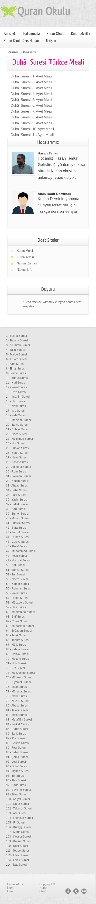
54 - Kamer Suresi (17, 584)
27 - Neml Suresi (16, 457)
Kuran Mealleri (81, 34)
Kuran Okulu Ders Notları (21, 41)
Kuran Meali (25, 251)
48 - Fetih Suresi (16, 555)
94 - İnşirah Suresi (17, 771)
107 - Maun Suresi (17, 832)
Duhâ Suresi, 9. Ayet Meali (31, 123)
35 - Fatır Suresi (16, 495)
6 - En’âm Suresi (16, 359)
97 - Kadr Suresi (16, 785)
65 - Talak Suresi (16, 635)
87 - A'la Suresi (15, 738)
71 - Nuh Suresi (16, 663)
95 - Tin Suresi (15, 775)
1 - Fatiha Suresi (16, 335)
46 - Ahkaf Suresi (16, 546)
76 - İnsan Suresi (16, 686)
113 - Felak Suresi (17, 860)
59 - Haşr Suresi (16, 607)
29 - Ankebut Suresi (18, 466)
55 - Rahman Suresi (18, 588)
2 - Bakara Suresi (17, 340)
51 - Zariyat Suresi (17, 569)
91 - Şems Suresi (17, 757)
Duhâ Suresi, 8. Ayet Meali (31, 117)
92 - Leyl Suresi (16, 761)
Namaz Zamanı (27, 263)
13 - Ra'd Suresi (16, 392)
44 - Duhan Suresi (17, 537)
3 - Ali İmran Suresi (18, 345)
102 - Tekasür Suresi (19, 808)
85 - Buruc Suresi (17, 729)
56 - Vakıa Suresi (16, 593)
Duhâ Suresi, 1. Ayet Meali (31, 76)
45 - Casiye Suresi (17, 541)
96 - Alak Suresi (16, 780)
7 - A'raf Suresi (15, 364)
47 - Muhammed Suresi (21, 551)
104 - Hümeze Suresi (19, 818)
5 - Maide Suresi (16, 354)
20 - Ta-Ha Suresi (17, 424)
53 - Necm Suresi (17, 579)
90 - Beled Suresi (17, 752)
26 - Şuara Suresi (17, 452)
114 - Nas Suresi (16, 864)
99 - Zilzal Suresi (16, 794)
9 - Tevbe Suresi (16, 373)
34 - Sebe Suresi (16, 490)
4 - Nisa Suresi (15, 349)
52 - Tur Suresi (15, 574)
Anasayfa (10, 34)
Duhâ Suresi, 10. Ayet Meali (32, 129)
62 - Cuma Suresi (17, 621)
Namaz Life (24, 269)
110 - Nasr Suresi (17, 846)
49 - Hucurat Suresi (18, 560)
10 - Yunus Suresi (17, 378)
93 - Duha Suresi (16, 766)
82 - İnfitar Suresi (16, 715)
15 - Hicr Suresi (16, 401)
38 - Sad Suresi (16, 509)
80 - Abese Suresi (17, 705)
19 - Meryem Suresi (18, 420)
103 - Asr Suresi (16, 813)
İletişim (51, 41)
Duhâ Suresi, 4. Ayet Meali (31, 94)
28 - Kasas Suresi (17, 462)
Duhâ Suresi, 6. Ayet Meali (31, 105)
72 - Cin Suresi (15, 668)
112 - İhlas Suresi (17, 855)
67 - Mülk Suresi (16, 644)
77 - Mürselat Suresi (18, 691)
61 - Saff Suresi (15, 616)
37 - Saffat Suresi (17, 504)
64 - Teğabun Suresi (19, 630)
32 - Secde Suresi (17, 481)
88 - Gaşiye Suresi (17, 743)
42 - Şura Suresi (16, 527)
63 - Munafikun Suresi (20, 626)
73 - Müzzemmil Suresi (20, 672)
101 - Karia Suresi (17, 803)
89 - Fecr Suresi (16, 747)
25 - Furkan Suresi (17, 448)
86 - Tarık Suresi (16, 733)
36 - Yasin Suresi (16, 499)
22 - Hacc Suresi (16, 434)
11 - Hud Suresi (16, 382)
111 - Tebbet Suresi (18, 850)
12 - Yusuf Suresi (16, 387)
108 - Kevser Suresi (18, 836)
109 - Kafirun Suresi (18, 841)
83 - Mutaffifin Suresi (19, 719)
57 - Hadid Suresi (17, 598)
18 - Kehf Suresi (16, 415)
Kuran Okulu (55, 34)
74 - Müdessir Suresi (19, 677)
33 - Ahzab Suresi (17, 485)
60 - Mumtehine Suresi (20, 612)
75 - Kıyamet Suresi (18, 682)
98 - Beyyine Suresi (18, 789)
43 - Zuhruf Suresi (17, 532)
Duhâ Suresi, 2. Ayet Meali (31, 82)
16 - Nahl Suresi (16, 406)
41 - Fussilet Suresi (18, 523)
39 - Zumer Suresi (17, 513)
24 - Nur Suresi (15, 443)
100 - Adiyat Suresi (18, 799)
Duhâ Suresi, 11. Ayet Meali (32, 135)
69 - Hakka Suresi (17, 654)
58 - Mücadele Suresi (19, 602)
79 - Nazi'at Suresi (17, 701)
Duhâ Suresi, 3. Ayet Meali (31, 88)
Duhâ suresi (29, 51)
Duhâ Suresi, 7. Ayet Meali (31, 111)
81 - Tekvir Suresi (17, 710)
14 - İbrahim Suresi (18, 396)
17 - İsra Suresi (15, 410)
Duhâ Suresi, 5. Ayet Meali (31, 100)
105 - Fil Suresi (15, 822)
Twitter (76, 891)
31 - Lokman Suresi (18, 476)
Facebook (68, 891)
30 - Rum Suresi (16, 471)
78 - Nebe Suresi (16, 696)
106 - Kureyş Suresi (18, 827)
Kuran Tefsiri (25, 257)
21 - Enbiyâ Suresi (17, 429)
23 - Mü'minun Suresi (19, 438)
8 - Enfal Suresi (15, 368)
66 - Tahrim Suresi (17, 640)
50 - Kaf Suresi (15, 565)
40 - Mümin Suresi (17, 518)
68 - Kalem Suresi (17, 649)
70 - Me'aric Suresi (18, 658)
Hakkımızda (31, 34)
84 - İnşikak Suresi (17, 724)
